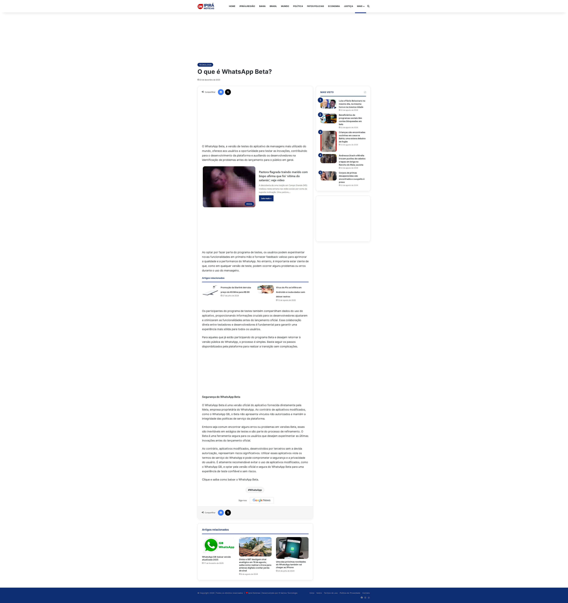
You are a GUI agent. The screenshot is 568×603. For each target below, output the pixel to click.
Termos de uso (331, 593)
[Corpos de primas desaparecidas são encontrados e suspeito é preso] (328, 176)
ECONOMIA (334, 6)
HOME (232, 6)
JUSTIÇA (348, 6)
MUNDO (285, 6)
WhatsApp (256, 489)
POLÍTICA (298, 6)
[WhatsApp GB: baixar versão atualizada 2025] (218, 545)
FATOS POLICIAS (315, 6)
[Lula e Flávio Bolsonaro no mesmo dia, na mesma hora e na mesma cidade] (328, 104)
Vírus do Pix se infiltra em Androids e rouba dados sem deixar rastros (290, 292)
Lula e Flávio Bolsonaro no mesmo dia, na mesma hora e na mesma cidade (352, 103)
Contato (366, 593)
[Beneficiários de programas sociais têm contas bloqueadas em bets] (328, 118)
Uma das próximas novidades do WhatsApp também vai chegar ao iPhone (291, 564)
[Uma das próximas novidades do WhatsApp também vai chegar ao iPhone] (292, 548)
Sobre (319, 593)
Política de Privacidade (350, 593)
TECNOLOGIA (205, 65)
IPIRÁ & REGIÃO (247, 6)
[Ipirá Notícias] (205, 6)
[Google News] (262, 500)
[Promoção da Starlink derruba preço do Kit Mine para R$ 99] (210, 290)
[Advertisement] (284, 36)
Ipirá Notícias (254, 593)
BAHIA (262, 6)
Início (312, 593)
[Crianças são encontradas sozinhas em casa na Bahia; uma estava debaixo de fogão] (328, 141)
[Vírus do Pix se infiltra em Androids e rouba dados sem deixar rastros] (266, 289)
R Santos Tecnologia (288, 593)
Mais (359, 6)
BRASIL (273, 6)
